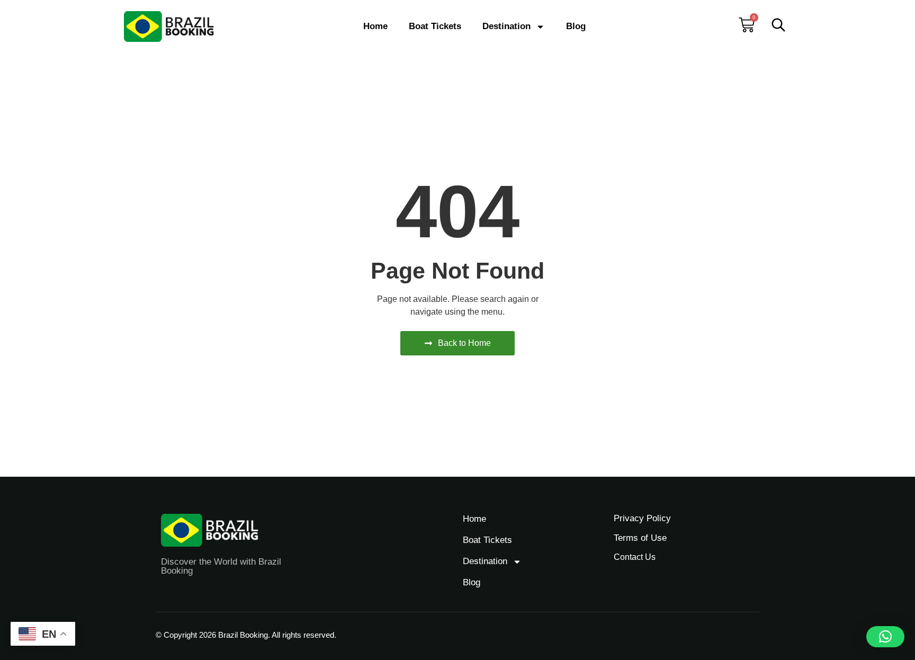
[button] (885, 636)
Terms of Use (640, 538)
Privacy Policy (642, 518)
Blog (576, 26)
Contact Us (635, 556)
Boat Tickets (435, 26)
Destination (506, 26)
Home (375, 26)
